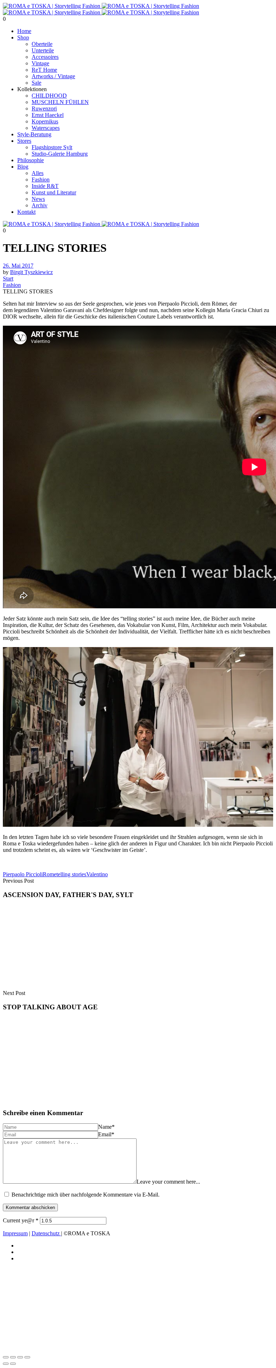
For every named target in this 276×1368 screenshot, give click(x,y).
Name (106, 1127)
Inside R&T (45, 186)
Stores (24, 141)
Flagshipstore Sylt (52, 147)
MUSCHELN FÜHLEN (60, 102)
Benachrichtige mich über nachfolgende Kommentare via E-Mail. (86, 1195)
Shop (23, 37)
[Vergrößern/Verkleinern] (6, 1357)
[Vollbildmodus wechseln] (13, 1357)
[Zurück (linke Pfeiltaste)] (6, 1364)
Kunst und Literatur (54, 192)
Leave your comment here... (168, 1182)
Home (24, 31)
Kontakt (26, 212)
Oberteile (42, 44)
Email (106, 1134)
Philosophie (30, 160)
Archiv (39, 205)
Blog (22, 167)
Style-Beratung (34, 134)
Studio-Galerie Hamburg (60, 154)
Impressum (15, 1233)
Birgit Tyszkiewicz (31, 272)
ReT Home (44, 70)
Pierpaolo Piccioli (23, 874)
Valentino (97, 874)
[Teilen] (20, 1357)
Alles (37, 173)
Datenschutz (46, 1233)
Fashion (41, 179)
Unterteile (43, 50)
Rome (49, 874)
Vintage (40, 63)
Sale (36, 83)
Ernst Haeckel (48, 115)
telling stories (71, 874)
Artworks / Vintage (53, 76)
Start (8, 278)
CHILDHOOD (49, 96)
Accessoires (45, 57)
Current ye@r (20, 1220)
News (38, 199)
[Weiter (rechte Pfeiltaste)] (13, 1364)
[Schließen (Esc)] (27, 1357)
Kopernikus (45, 121)
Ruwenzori (44, 108)
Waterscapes (46, 128)
